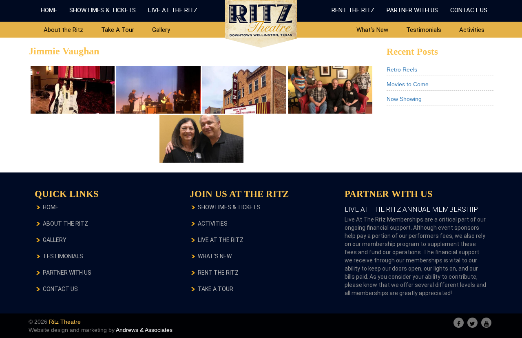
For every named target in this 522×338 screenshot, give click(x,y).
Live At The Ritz (172, 10)
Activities (471, 30)
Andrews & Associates (144, 330)
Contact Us (468, 10)
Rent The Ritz (353, 10)
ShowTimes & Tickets (102, 10)
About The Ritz (65, 223)
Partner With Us (412, 10)
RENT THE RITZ (218, 272)
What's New (215, 256)
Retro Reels (402, 69)
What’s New (372, 30)
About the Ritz (63, 30)
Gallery (161, 30)
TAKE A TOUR (215, 289)
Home (49, 10)
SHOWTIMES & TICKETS (229, 207)
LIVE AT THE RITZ (220, 240)
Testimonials (423, 30)
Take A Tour (117, 30)
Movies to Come (408, 84)
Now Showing (404, 99)
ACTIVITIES (213, 223)
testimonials (63, 256)
